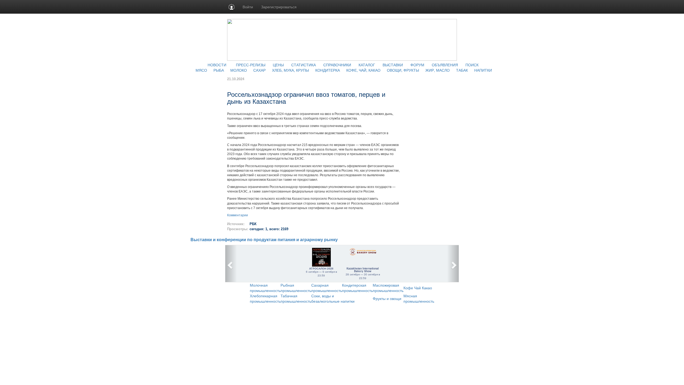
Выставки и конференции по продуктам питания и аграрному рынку (264, 239)
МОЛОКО (238, 70)
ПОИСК (472, 64)
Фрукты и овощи (387, 298)
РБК (253, 224)
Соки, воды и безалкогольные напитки (333, 298)
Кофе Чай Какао (417, 287)
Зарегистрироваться (279, 6)
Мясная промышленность (418, 298)
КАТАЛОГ (367, 64)
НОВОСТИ (217, 64)
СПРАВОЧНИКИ (337, 64)
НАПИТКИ (483, 70)
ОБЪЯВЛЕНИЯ (445, 64)
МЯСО (201, 70)
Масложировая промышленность (388, 287)
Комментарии (237, 215)
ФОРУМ (417, 64)
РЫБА (218, 70)
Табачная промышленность (296, 298)
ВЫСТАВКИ (393, 64)
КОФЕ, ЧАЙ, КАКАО (363, 70)
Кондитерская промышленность (357, 287)
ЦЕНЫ (278, 64)
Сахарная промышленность (326, 287)
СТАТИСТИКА (303, 64)
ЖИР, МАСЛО (437, 70)
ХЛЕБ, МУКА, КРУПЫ (290, 70)
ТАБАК (462, 70)
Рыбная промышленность (296, 287)
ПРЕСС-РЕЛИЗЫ (250, 64)
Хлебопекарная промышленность (265, 298)
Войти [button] (248, 6)
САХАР (259, 70)
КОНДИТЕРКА (327, 70)
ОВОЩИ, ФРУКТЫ (403, 70)
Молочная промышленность (265, 287)
